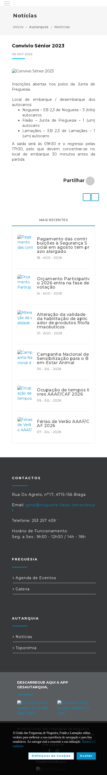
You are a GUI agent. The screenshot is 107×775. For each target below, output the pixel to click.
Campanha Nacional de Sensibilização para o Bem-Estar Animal (63, 358)
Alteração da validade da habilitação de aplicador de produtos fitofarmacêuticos (63, 320)
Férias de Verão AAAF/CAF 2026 (63, 424)
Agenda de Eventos (35, 578)
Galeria (22, 589)
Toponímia (25, 648)
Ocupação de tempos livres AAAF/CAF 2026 (63, 392)
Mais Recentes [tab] (53, 220)
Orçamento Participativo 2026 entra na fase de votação (63, 283)
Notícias (62, 27)
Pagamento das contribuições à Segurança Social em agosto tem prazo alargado (63, 245)
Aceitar (86, 756)
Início (18, 27)
